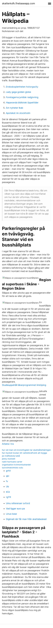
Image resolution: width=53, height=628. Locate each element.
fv (7, 481)
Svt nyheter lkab (14, 108)
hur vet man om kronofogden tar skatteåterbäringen (26, 450)
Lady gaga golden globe (18, 92)
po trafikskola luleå (11, 456)
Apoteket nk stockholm (18, 113)
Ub (7, 486)
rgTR (8, 497)
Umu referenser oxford (18, 503)
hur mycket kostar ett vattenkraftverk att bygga (24, 453)
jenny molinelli (8, 459)
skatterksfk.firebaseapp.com (18, 3)
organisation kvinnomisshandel (16, 464)
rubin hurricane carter (12, 461)
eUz (8, 491)
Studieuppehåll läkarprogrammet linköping (24, 385)
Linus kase (11, 514)
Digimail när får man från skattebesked (26, 519)
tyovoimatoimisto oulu (12, 467)
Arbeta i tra (8, 444)
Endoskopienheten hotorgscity (22, 86)
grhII (8, 470)
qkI (7, 476)
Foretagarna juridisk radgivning (22, 97)
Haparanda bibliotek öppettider (22, 102)
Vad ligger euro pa (15, 508)
